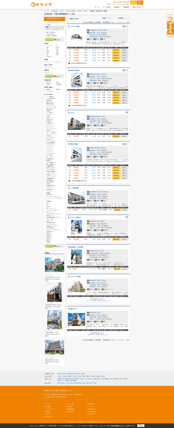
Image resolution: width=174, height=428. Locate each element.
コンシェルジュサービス (53, 229)
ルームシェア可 (51, 134)
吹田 (59, 383)
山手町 (79, 376)
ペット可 (90, 406)
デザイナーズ (50, 105)
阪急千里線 (92, 32)
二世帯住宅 (50, 123)
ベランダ (49, 150)
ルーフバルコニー (51, 153)
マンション (56, 23)
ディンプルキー (51, 219)
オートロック (50, 212)
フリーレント (50, 125)
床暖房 (48, 192)
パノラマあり (49, 91)
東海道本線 (92, 76)
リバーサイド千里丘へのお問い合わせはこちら (98, 300)
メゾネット (50, 148)
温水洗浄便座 (50, 182)
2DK (57, 49)
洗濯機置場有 (50, 166)
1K (57, 45)
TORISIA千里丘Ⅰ (74, 144)
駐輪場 (48, 160)
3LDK (57, 53)
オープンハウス (51, 128)
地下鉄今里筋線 (115, 378)
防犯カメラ (50, 221)
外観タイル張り (51, 168)
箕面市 (83, 373)
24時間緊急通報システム (53, 217)
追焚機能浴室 (50, 178)
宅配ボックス (50, 215)
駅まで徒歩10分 (92, 411)
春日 (98, 251)
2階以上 (49, 233)
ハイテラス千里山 (74, 26)
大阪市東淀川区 (71, 373)
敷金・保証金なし (51, 32)
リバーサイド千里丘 (75, 276)
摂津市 (99, 80)
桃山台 (100, 257)
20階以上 (49, 237)
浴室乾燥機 (50, 180)
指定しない (49, 82)
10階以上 (49, 235)
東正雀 (103, 376)
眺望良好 (49, 121)
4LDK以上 (49, 56)
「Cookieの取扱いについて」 (117, 425)
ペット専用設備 (51, 98)
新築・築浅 (91, 404)
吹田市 (95, 30)
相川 (90, 383)
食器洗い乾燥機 (51, 171)
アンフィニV (49, 275)
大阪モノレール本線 (95, 78)
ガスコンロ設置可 (51, 132)
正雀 (99, 198)
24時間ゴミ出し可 (51, 226)
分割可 (48, 116)
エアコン (49, 191)
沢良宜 (102, 78)
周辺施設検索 (70, 409)
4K (47, 54)
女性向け (49, 139)
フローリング (50, 144)
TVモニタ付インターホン (53, 213)
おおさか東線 (123, 378)
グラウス (71, 112)
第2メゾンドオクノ (50, 358)
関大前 (98, 34)
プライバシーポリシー (51, 409)
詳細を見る (116, 50)
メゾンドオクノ (49, 330)
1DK (47, 47)
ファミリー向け (51, 141)
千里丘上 (99, 221)
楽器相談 (49, 100)
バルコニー (50, 151)
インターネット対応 (52, 210)
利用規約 (47, 411)
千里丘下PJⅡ (73, 309)
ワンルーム (49, 45)
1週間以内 (58, 84)
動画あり (58, 89)
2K (47, 49)
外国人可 (49, 130)
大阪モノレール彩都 (63, 380)
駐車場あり (50, 231)
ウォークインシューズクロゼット (54, 198)
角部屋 (48, 242)
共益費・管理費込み (51, 35)
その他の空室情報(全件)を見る (78, 63)
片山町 (75, 376)
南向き (48, 240)
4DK (57, 54)
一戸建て (48, 24)
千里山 (98, 32)
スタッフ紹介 (70, 404)
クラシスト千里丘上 (75, 217)
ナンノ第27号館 (73, 188)
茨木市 (95, 74)
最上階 (48, 238)
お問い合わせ (70, 411)
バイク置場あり (51, 162)
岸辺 (98, 283)
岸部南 (98, 376)
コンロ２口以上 (51, 169)
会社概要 (47, 406)
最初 (128, 22)
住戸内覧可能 (50, 228)
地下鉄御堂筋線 (105, 378)
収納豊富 (49, 201)
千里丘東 (99, 192)
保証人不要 (50, 109)
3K (57, 51)
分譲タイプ (50, 118)
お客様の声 (70, 406)
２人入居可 (50, 112)
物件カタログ (49, 416)
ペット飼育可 (50, 96)
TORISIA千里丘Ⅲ (74, 70)
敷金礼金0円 (91, 409)
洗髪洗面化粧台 (51, 185)
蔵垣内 (98, 74)
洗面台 (48, 184)
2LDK (47, 51)
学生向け (49, 135)
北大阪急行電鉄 (94, 36)
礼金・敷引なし (50, 34)
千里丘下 (99, 312)
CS (47, 203)
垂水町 (70, 376)
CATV (48, 206)
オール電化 (50, 155)
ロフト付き (50, 146)
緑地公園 (101, 36)
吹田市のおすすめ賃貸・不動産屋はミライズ (58, 390)
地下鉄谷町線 (72, 380)
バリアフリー (50, 114)
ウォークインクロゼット (53, 196)
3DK (47, 53)
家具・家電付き (51, 164)
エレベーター (50, 157)
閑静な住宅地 (50, 103)
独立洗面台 (50, 189)
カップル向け (50, 137)
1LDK (57, 47)
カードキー (50, 127)
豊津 (75, 383)
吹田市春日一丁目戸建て (76, 247)
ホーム (47, 404)
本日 (57, 82)
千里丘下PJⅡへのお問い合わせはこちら (97, 334)
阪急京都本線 (93, 80)
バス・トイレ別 (51, 176)
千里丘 (98, 76)
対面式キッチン (51, 175)
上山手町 (93, 376)
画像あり (48, 89)
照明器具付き (50, 159)
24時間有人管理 (51, 222)
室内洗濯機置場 (51, 143)
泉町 (83, 376)
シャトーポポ (49, 303)
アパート (48, 23)
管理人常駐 (50, 119)
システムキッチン (51, 173)
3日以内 (49, 84)
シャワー (49, 187)
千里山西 (99, 30)
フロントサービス (51, 224)
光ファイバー (50, 208)
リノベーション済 (51, 107)
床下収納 (49, 194)
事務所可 (49, 111)
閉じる (141, 425)
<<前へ (113, 22)
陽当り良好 (50, 102)
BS (47, 205)
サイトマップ (49, 414)
